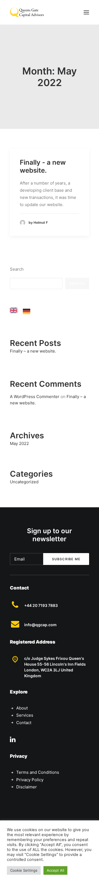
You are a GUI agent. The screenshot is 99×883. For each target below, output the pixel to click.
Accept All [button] (55, 870)
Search (17, 269)
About (22, 708)
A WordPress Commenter (34, 396)
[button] (86, 12)
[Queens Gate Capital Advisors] (27, 12)
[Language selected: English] (23, 310)
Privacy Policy (29, 779)
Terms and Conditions (37, 772)
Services (24, 715)
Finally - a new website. (43, 166)
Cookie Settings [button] (23, 870)
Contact (23, 722)
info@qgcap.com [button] (40, 624)
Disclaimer (26, 786)
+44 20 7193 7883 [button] (41, 605)
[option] (28, 311)
